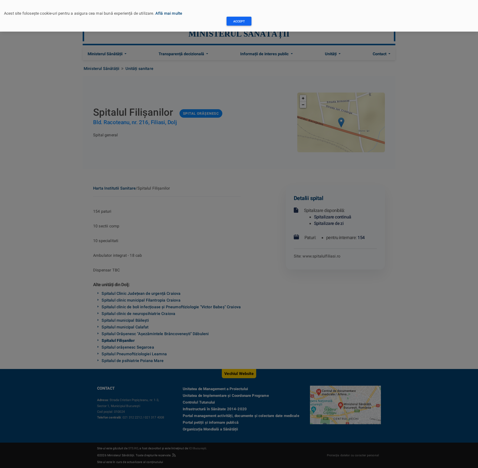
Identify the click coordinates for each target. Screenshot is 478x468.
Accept (239, 21)
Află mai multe (168, 13)
